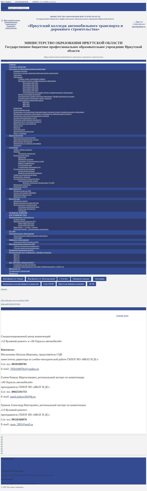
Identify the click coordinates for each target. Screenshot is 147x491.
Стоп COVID (48, 284)
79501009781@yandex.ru (24, 368)
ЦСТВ (91, 284)
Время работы (11, 465)
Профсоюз (13, 273)
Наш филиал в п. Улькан (13, 279)
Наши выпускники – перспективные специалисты (31, 229)
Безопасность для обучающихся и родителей (21, 284)
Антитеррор (99, 279)
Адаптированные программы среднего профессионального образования (48, 93)
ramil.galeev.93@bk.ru (23, 396)
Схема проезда (11, 463)
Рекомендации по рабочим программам (27, 143)
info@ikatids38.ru (138, 27)
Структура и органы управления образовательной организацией (36, 73)
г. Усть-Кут (63, 279)
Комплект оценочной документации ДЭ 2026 (38, 183)
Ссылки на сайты (12, 467)
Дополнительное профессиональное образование (31, 236)
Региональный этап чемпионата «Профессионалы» (30, 252)
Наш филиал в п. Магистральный (41, 279)
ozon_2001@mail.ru (21, 424)
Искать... (4, 8)
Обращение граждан (81, 279)
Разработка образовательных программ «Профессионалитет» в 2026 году (39, 267)
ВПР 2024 (26, 106)
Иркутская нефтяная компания (71, 284)
